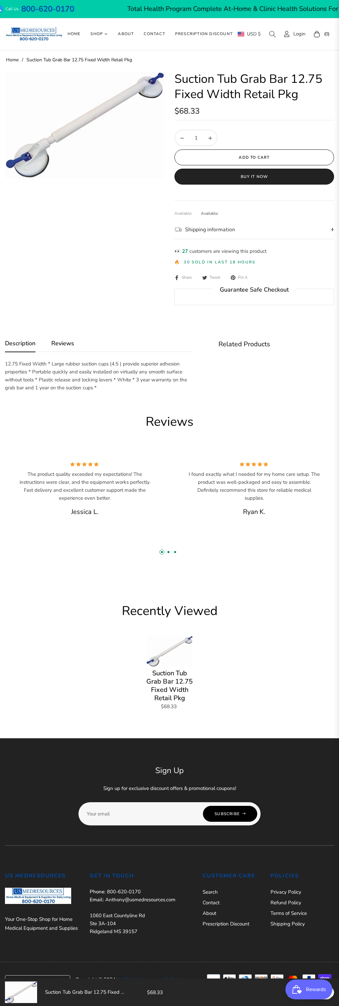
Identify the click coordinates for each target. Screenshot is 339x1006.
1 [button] (162, 552)
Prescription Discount (226, 924)
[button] (272, 34)
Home (12, 60)
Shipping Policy (287, 924)
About (209, 913)
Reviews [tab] (62, 343)
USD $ (253, 34)
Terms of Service (288, 913)
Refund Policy (285, 902)
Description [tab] (20, 343)
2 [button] (169, 552)
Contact (211, 902)
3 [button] (175, 552)
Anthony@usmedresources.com (140, 899)
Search (210, 892)
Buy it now (254, 176)
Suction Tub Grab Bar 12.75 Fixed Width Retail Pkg (169, 685)
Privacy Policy (285, 892)
